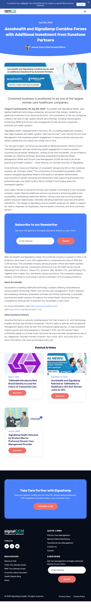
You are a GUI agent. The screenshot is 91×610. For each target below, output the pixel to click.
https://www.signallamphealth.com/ (25, 301)
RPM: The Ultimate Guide (14, 560)
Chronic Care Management (58, 526)
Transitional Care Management (60, 534)
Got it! (81, 4)
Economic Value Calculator (15, 564)
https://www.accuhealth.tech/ (44, 297)
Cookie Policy (79, 588)
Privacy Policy (65, 588)
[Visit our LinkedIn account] (6, 537)
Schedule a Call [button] (45, 497)
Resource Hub (10, 552)
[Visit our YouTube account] (17, 537)
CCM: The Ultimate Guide (15, 556)
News (6, 571)
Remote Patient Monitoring (58, 530)
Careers (50, 542)
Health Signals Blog (12, 568)
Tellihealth (24, 3)
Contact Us (52, 538)
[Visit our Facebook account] (12, 537)
